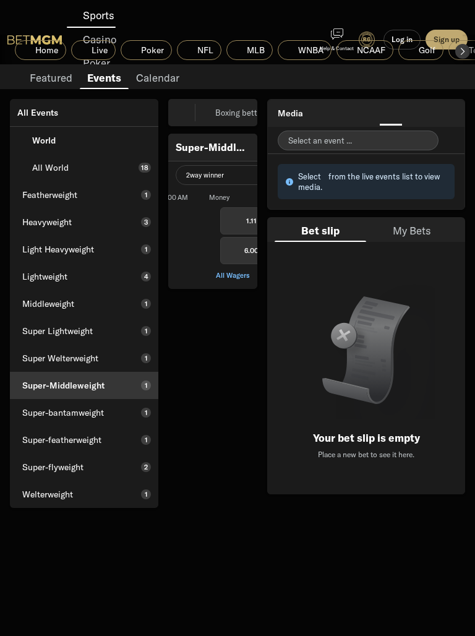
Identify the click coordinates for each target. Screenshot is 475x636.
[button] (462, 51)
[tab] (51, 76)
